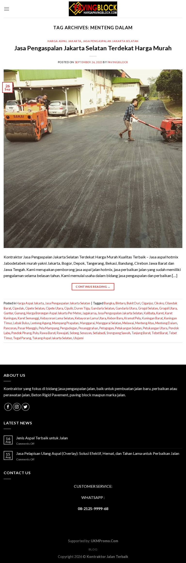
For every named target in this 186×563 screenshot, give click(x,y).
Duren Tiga (82, 308)
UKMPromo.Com (104, 541)
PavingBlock (118, 62)
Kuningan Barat (152, 318)
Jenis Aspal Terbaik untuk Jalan (42, 437)
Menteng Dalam (166, 323)
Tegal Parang (22, 338)
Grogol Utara (168, 308)
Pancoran (10, 328)
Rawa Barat (47, 333)
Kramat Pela (132, 318)
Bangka (109, 303)
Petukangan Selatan (128, 328)
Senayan (86, 333)
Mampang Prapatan (65, 323)
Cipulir (68, 308)
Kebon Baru (115, 318)
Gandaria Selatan (102, 308)
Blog (93, 549)
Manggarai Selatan (108, 323)
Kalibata (149, 313)
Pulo (36, 333)
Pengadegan (68, 328)
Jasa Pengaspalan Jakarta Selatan (111, 41)
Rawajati (63, 333)
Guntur (8, 313)
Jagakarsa (89, 313)
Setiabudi (99, 333)
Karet (160, 313)
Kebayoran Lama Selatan (57, 318)
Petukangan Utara (155, 328)
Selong (74, 333)
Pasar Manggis (28, 328)
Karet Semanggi (28, 318)
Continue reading (93, 286)
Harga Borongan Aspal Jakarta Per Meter (53, 313)
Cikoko (159, 303)
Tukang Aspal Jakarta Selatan (52, 338)
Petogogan (106, 328)
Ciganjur (147, 303)
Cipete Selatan (35, 308)
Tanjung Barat (141, 333)
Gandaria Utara (126, 308)
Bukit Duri (133, 303)
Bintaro (120, 303)
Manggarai (87, 323)
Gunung (19, 313)
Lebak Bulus (21, 323)
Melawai (128, 323)
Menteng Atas (144, 323)
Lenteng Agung (41, 323)
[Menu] (6, 9)
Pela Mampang (49, 328)
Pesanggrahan (88, 328)
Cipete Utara (54, 308)
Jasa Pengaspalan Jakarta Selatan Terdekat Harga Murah (93, 48)
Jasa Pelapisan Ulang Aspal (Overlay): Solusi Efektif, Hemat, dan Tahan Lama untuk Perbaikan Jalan (97, 453)
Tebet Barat (160, 333)
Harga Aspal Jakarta (64, 41)
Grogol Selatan (148, 308)
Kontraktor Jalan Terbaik (107, 557)
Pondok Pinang (21, 333)
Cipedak (18, 308)
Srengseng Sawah (118, 333)
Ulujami (78, 338)
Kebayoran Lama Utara (90, 318)
